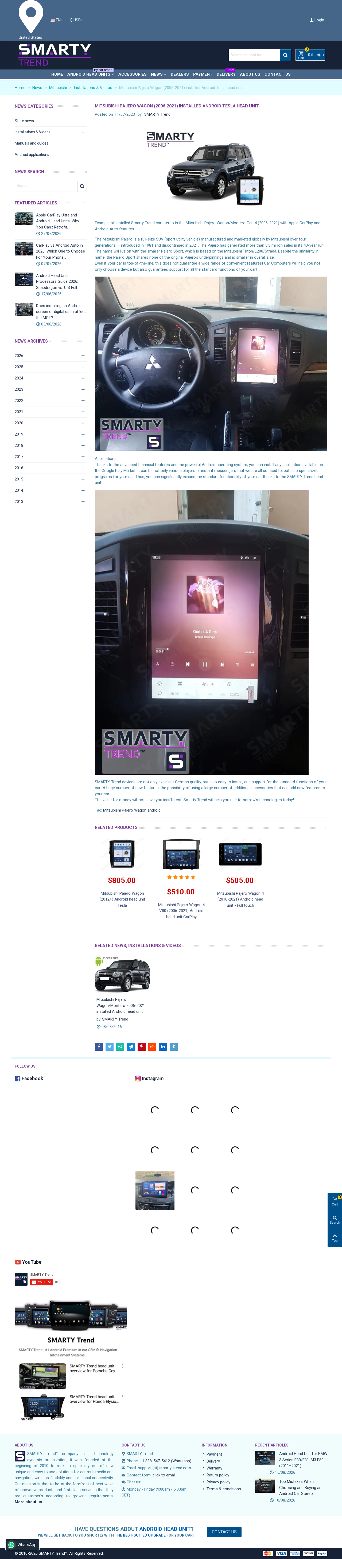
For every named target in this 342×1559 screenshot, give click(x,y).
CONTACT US (134, 1445)
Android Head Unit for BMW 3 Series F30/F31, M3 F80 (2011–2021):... (303, 1459)
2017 (19, 457)
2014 (19, 490)
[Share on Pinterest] (142, 1047)
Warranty (214, 1468)
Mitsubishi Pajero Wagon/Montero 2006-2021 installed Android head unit (120, 1005)
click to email (164, 1475)
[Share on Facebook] (99, 1047)
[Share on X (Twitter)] (110, 1047)
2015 (19, 479)
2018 (19, 445)
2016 (19, 468)
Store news (24, 121)
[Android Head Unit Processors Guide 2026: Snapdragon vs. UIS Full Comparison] (24, 279)
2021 (19, 412)
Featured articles (36, 202)
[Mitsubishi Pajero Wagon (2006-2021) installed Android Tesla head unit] (211, 170)
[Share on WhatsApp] (120, 1047)
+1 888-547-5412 (155, 1461)
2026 (19, 356)
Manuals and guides (31, 143)
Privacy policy (218, 1482)
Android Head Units (89, 73)
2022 (19, 400)
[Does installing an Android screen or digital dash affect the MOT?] (24, 309)
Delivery (226, 73)
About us (250, 74)
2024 (19, 378)
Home (57, 74)
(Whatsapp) (181, 1461)
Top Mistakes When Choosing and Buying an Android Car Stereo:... (300, 1487)
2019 (19, 434)
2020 (19, 423)
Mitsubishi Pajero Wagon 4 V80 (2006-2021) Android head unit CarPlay (181, 910)
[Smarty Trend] (55, 55)
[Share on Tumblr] (174, 1047)
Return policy (218, 1475)
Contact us (278, 74)
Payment (202, 74)
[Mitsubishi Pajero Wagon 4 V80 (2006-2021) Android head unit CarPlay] (181, 854)
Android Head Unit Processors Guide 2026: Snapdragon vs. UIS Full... (57, 281)
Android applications (32, 154)
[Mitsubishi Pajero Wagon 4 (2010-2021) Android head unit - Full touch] (240, 854)
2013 (19, 501)
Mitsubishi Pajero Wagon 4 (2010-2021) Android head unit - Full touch (240, 899)
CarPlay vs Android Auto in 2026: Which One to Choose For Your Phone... (60, 251)
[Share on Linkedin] (163, 1047)
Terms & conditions (224, 1489)
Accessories (132, 74)
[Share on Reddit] (152, 1047)
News (157, 74)
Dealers (180, 74)
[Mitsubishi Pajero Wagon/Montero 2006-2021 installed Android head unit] (122, 974)
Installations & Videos (32, 132)
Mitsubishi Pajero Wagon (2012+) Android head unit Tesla (122, 899)
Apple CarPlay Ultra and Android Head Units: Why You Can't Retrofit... (57, 221)
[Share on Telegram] (131, 1047)
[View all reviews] (181, 876)
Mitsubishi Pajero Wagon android (132, 810)
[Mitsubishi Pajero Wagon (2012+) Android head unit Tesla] (122, 854)
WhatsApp (27, 1544)
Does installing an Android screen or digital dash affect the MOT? (61, 311)
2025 (19, 367)
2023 (19, 389)
